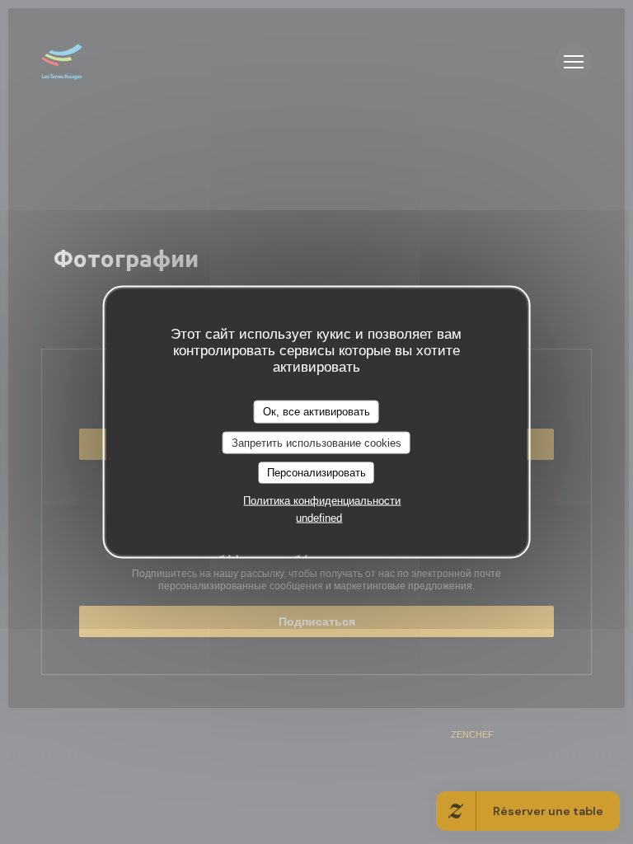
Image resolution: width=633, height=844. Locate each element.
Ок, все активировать (316, 412)
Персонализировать (316, 473)
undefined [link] (319, 517)
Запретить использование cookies (316, 442)
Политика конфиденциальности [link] (322, 500)
